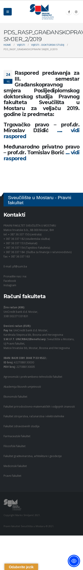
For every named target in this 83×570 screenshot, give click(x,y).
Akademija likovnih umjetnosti (22, 386)
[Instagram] (76, 12)
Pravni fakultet (12, 475)
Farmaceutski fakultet (17, 436)
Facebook (10, 280)
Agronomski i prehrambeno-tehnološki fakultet (33, 376)
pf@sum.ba (19, 266)
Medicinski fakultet (15, 466)
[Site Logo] (41, 12)
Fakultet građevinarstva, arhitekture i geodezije (33, 456)
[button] (8, 11)
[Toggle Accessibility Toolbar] (74, 561)
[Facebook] (69, 12)
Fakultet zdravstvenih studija (21, 426)
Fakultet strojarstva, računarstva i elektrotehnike (34, 416)
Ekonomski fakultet (15, 396)
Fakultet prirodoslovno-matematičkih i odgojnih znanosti (39, 406)
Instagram (10, 285)
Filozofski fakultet (14, 446)
